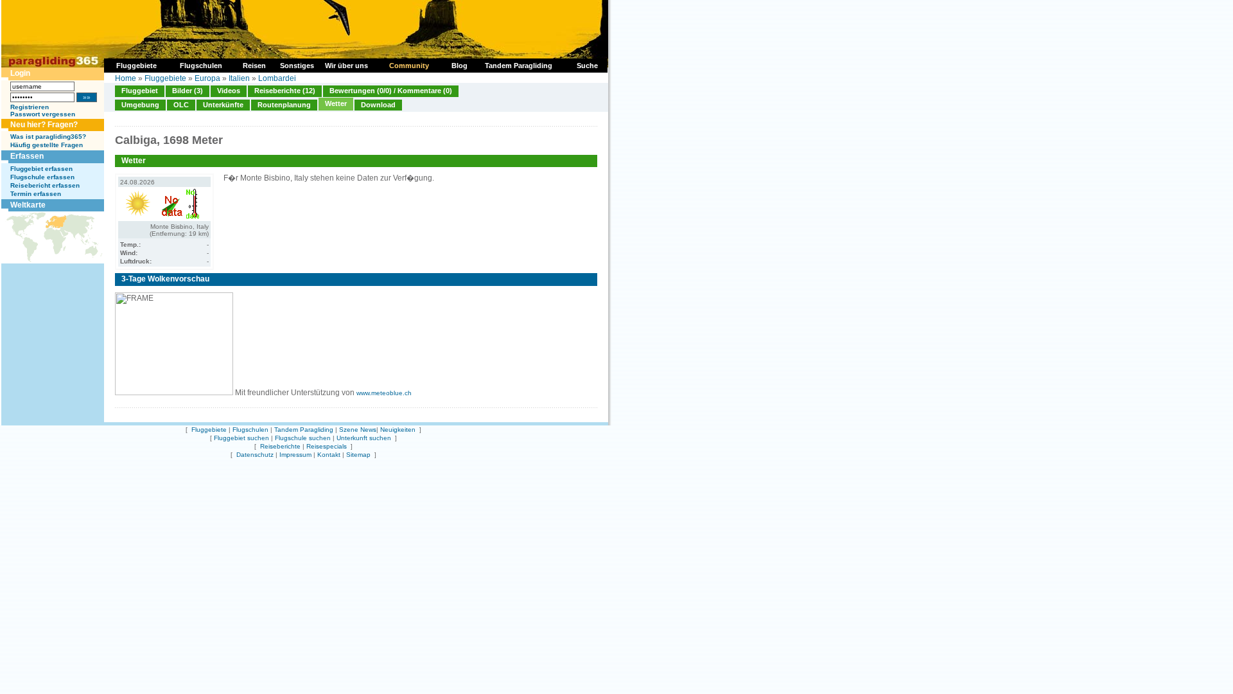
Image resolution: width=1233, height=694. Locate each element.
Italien (239, 78)
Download (378, 105)
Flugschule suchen (303, 437)
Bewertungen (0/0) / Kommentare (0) (390, 90)
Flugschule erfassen (42, 177)
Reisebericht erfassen (45, 185)
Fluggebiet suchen (241, 437)
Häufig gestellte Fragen (46, 144)
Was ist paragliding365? (48, 136)
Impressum (295, 454)
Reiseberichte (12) (284, 90)
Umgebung (140, 105)
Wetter (336, 103)
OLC (181, 105)
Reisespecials (326, 446)
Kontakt (328, 454)
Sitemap (358, 454)
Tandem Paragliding (303, 429)
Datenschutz (255, 454)
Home (125, 78)
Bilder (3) (187, 90)
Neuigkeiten (397, 429)
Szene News (357, 429)
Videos (228, 90)
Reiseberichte (280, 446)
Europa (207, 78)
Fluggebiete (165, 78)
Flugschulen (250, 429)
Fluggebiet (139, 90)
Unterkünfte (223, 105)
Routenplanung (284, 105)
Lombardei (277, 78)
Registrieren (29, 107)
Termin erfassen (35, 193)
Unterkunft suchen (364, 437)
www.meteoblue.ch (384, 392)
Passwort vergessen (42, 114)
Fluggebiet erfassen (41, 168)
